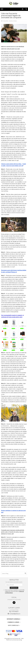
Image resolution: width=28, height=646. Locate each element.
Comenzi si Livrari (13, 622)
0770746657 (15, 611)
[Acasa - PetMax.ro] (14, 3)
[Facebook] (14, 602)
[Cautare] (25, 573)
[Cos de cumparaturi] (22, 9)
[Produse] (2, 9)
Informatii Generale (13, 619)
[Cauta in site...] (26, 9)
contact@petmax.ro (14, 613)
